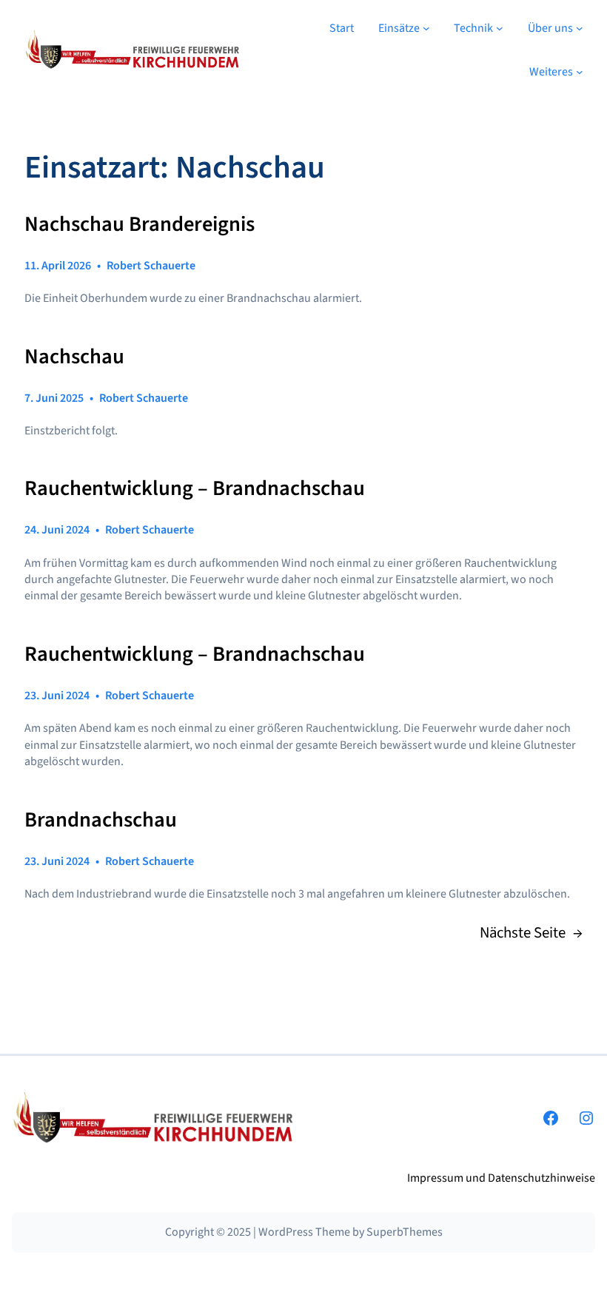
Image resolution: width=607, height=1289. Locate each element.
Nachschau (74, 357)
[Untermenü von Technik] (499, 28)
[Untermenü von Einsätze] (426, 28)
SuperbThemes (404, 1232)
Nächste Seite (531, 933)
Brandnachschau (100, 820)
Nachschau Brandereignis (139, 224)
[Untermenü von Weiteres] (579, 71)
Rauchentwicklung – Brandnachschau (194, 488)
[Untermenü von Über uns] (579, 28)
